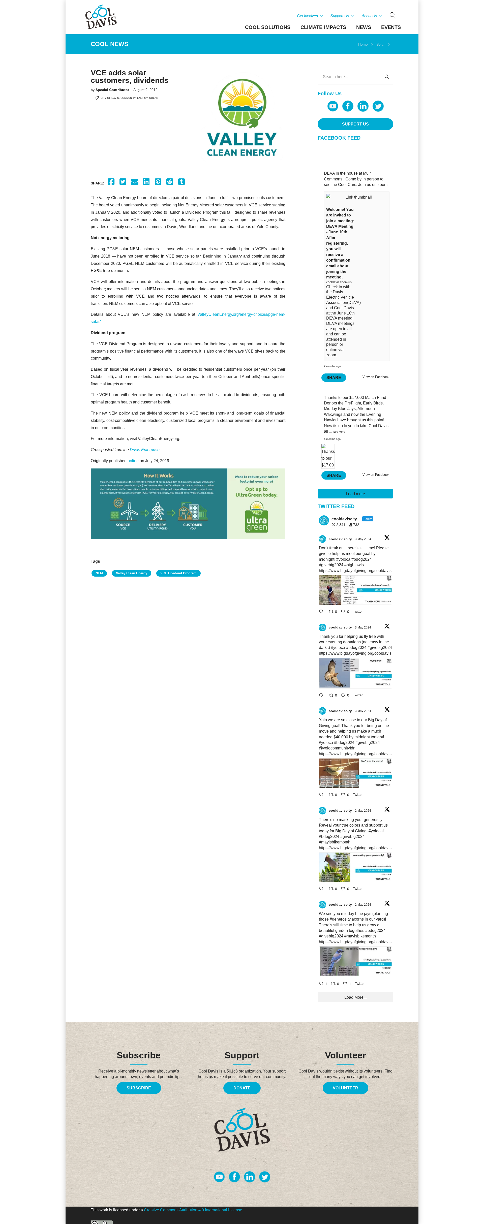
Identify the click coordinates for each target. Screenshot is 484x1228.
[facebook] (348, 106)
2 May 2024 (363, 810)
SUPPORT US (355, 124)
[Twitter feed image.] (355, 590)
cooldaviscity (340, 539)
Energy (142, 98)
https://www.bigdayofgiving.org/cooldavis (355, 571)
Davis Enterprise (145, 450)
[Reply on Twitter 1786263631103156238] (323, 696)
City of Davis (110, 98)
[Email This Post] (134, 182)
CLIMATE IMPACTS (323, 27)
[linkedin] (363, 106)
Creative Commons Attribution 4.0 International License (193, 1210)
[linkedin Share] (146, 182)
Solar (380, 44)
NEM (99, 573)
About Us (369, 16)
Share (333, 377)
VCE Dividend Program (178, 573)
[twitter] (378, 106)
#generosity (340, 919)
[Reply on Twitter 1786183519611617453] (323, 889)
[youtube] (333, 106)
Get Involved (307, 16)
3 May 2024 (363, 539)
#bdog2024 (361, 559)
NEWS (363, 27)
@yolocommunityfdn (337, 748)
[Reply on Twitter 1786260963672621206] (323, 795)
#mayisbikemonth (334, 842)
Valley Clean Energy (131, 573)
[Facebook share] (111, 182)
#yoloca (343, 559)
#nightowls (354, 565)
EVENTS (391, 27)
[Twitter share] (123, 182)
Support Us (339, 16)
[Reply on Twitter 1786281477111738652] (323, 612)
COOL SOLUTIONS (267, 27)
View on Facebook (375, 377)
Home (363, 44)
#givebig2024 (331, 565)
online (133, 461)
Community (128, 98)
